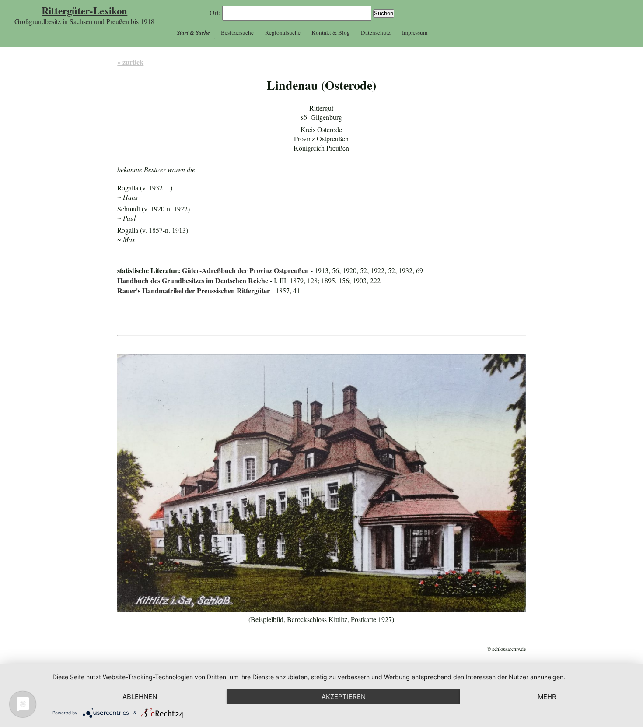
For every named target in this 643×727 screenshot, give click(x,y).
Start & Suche (193, 32)
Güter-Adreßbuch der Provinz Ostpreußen (245, 270)
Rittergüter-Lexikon (84, 11)
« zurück (130, 62)
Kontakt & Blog (330, 32)
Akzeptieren (344, 696)
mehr (547, 696)
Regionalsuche (283, 32)
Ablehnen (139, 696)
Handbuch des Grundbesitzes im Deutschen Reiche (192, 280)
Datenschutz (376, 32)
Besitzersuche (237, 32)
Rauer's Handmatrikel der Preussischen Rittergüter (193, 290)
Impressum (414, 32)
